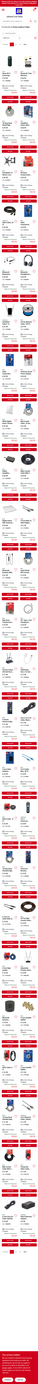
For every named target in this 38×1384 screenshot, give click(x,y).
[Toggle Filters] (35, 38)
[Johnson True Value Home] (19, 11)
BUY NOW (10, 101)
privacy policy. (7, 1368)
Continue (7, 1380)
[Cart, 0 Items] (34, 10)
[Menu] (3, 9)
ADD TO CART (10, 97)
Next (25, 44)
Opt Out (20, 1380)
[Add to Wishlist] (15, 72)
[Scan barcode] (35, 21)
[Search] (30, 21)
